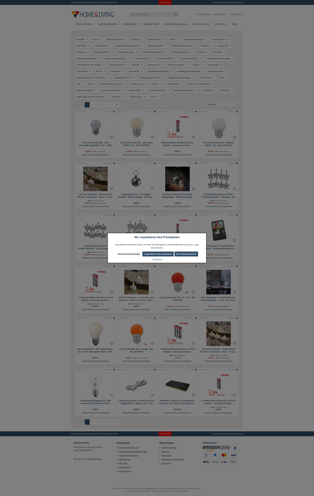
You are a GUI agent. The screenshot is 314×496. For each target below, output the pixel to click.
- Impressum (157, 259)
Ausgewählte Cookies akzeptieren (158, 254)
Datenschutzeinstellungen (129, 254)
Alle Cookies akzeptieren (186, 254)
